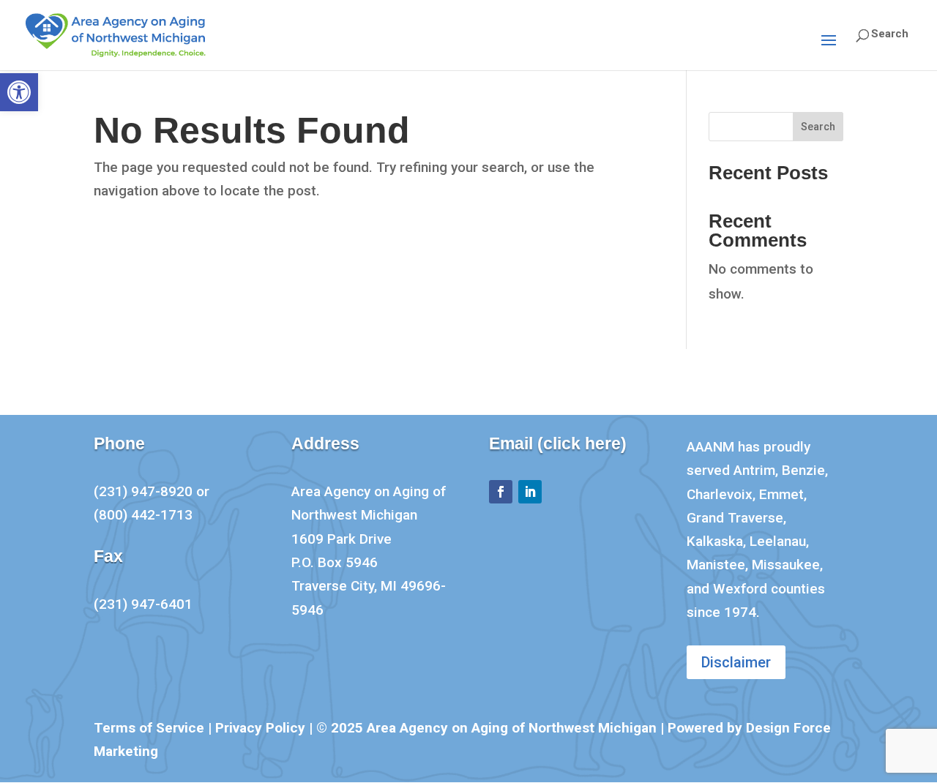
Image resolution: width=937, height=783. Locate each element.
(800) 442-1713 (143, 514)
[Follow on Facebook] (500, 491)
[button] (19, 92)
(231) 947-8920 (143, 491)
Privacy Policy (260, 727)
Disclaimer (736, 662)
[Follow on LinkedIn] (530, 491)
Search (818, 126)
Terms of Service (149, 727)
